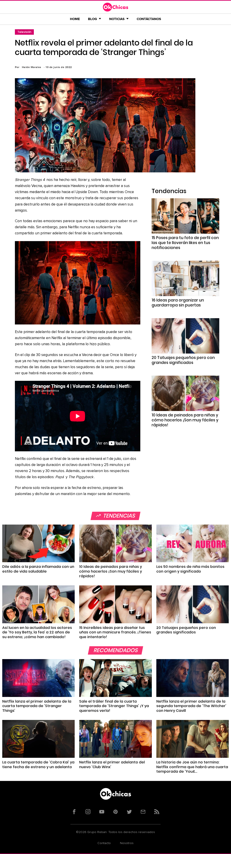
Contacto (104, 843)
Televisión (24, 32)
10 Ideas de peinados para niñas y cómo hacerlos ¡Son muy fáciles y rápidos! (185, 420)
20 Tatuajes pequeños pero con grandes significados (183, 360)
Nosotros (127, 843)
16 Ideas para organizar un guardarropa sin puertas (178, 302)
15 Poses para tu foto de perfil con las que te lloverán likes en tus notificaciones (185, 242)
